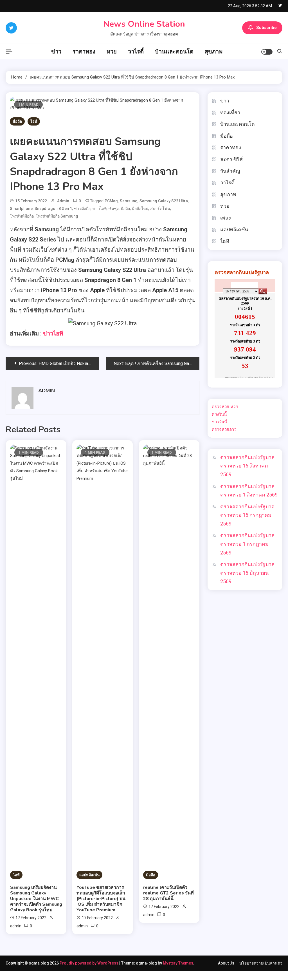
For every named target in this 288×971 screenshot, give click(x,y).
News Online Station (144, 24)
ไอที (33, 121)
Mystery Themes (178, 963)
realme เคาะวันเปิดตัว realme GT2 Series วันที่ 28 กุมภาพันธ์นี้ (168, 893)
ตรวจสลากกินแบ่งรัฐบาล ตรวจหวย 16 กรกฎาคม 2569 (247, 515)
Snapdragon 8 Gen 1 (53, 208)
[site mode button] (267, 52)
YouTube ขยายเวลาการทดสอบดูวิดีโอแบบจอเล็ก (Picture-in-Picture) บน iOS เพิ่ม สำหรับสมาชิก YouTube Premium (100, 899)
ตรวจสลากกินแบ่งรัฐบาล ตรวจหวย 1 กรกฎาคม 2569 (247, 543)
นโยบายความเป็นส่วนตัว (260, 963)
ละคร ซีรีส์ (231, 159)
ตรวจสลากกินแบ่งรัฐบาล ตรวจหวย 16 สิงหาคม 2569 (247, 465)
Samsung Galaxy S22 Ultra (164, 201)
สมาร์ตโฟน (160, 208)
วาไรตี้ (136, 51)
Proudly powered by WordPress (89, 963)
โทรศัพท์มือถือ (22, 216)
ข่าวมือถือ (82, 208)
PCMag (111, 201)
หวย (112, 51)
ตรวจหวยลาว (224, 429)
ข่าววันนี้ (219, 421)
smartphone (21, 208)
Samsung (129, 201)
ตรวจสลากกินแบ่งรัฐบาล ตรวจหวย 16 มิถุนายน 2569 (247, 572)
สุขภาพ (213, 51)
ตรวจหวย (220, 406)
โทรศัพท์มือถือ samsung (57, 216)
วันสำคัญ (230, 171)
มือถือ (17, 121)
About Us (226, 963)
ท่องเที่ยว (230, 112)
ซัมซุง (114, 208)
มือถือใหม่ (140, 208)
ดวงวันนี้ (219, 414)
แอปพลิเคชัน (89, 875)
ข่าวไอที (100, 208)
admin (63, 201)
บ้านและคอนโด (174, 51)
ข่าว (56, 51)
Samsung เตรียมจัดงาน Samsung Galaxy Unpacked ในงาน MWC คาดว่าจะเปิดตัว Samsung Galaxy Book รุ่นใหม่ (36, 899)
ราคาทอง (84, 51)
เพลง (225, 218)
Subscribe (266, 27)
